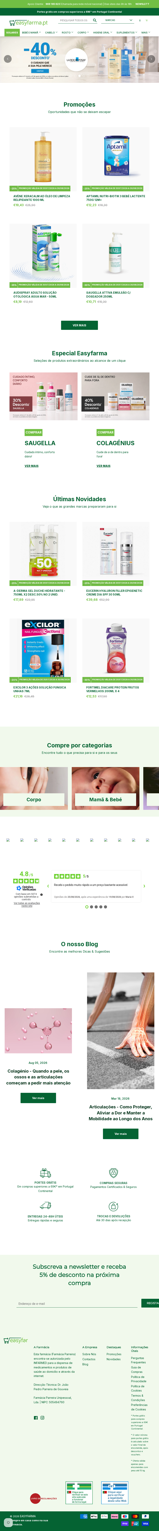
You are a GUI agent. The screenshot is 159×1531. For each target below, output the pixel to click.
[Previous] (8, 59)
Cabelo (50, 32)
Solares (12, 32)
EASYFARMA (28, 1516)
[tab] (71, 76)
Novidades (114, 1359)
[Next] (151, 59)
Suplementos (126, 32)
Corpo (82, 32)
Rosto (66, 32)
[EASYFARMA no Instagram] (42, 1418)
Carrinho (147, 20)
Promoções (114, 1354)
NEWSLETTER (144, 4)
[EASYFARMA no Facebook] (36, 1418)
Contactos (88, 1359)
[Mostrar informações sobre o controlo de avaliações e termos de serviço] (41, 894)
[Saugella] (44, 396)
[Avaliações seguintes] (144, 886)
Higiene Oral (101, 32)
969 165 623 (53, 4)
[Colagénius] (115, 396)
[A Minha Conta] (140, 20)
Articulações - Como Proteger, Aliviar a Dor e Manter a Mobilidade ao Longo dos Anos (121, 1112)
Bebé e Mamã (30, 32)
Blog (85, 1364)
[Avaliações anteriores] (48, 886)
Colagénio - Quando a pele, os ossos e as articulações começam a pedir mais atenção (38, 1077)
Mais (145, 32)
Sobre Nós (89, 1354)
